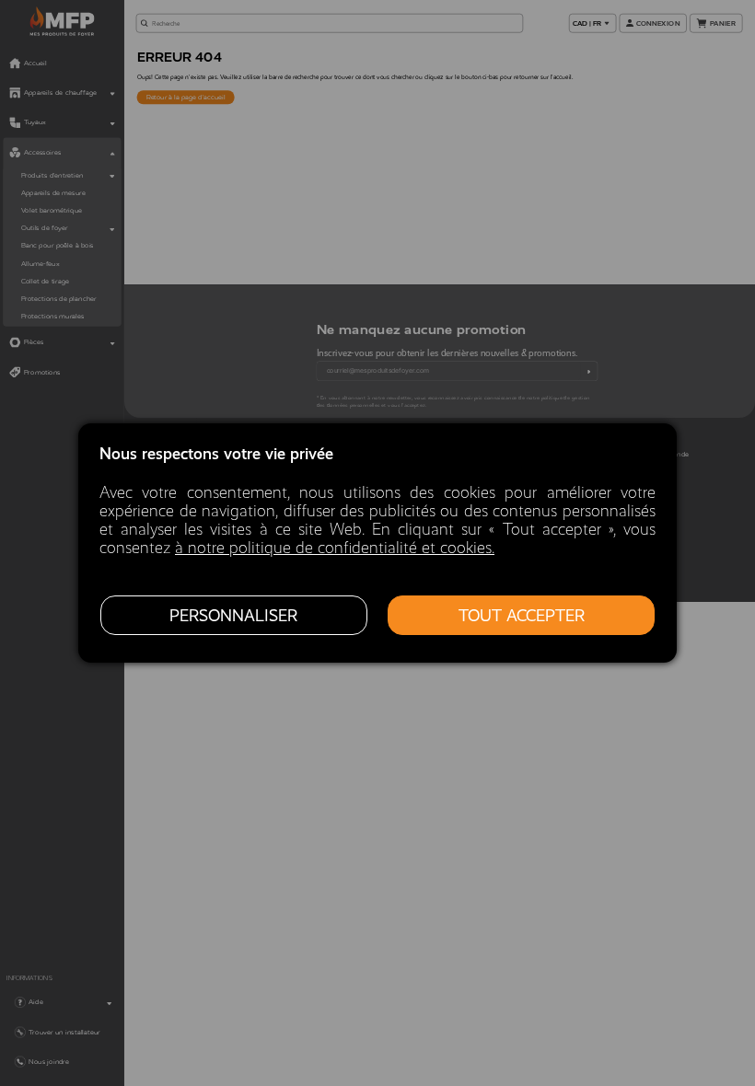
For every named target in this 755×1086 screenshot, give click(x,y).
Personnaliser (233, 616)
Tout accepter (522, 616)
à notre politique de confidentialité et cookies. (334, 547)
